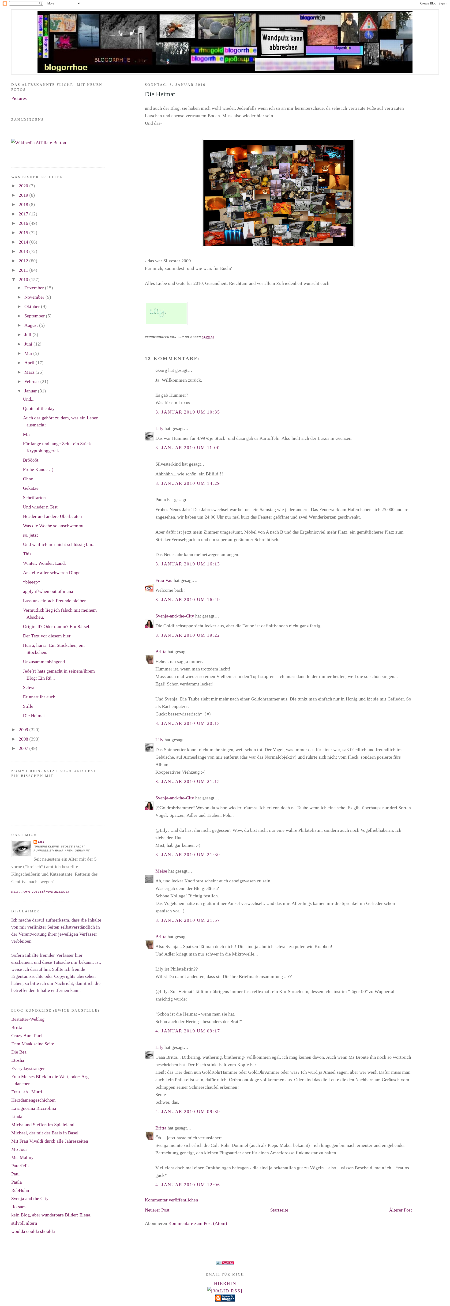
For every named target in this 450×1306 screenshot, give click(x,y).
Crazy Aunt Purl (26, 1035)
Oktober (32, 306)
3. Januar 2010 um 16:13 (187, 563)
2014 (24, 242)
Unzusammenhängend (44, 661)
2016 (24, 223)
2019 (24, 195)
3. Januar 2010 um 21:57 (187, 920)
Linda (16, 1116)
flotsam (18, 1206)
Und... (28, 399)
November (34, 297)
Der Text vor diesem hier (47, 635)
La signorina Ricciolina (33, 1108)
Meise (161, 870)
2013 (24, 251)
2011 (24, 270)
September (35, 315)
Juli (28, 334)
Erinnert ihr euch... (41, 696)
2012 (24, 260)
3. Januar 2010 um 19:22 (187, 635)
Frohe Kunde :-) (38, 469)
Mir (26, 434)
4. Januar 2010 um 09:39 (187, 1111)
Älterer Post (400, 1209)
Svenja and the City (30, 1198)
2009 (24, 729)
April (30, 362)
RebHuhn (20, 1190)
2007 (24, 748)
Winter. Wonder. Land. (44, 563)
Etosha (17, 1060)
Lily (159, 428)
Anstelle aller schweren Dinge (51, 572)
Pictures (19, 98)
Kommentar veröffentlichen (171, 1199)
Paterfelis (20, 1165)
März (30, 372)
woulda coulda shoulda (33, 1231)
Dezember (34, 287)
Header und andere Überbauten (52, 516)
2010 (24, 279)
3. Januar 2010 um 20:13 (187, 723)
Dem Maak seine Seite (32, 1043)
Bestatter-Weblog (28, 1019)
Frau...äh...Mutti (26, 1091)
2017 (24, 213)
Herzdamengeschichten (33, 1100)
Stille (28, 706)
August (31, 325)
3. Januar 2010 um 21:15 (187, 781)
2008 (24, 738)
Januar (31, 390)
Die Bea (18, 1051)
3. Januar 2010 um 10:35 (187, 411)
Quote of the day (39, 408)
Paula (16, 1182)
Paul (15, 1173)
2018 (24, 204)
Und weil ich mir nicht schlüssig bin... (59, 544)
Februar (32, 381)
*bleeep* (31, 581)
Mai (28, 353)
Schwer (30, 687)
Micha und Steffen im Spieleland (42, 1124)
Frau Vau (163, 580)
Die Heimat (160, 94)
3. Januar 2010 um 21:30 (187, 854)
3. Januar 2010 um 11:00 (187, 447)
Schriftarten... (36, 497)
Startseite (279, 1209)
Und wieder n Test (40, 506)
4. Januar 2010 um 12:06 (187, 1184)
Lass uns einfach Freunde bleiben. (55, 600)
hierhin (225, 1283)
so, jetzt (30, 535)
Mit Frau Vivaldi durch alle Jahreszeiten (49, 1141)
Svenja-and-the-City (174, 615)
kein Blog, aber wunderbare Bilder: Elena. (51, 1214)
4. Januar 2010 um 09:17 (187, 1030)
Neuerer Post (157, 1209)
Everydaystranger (28, 1068)
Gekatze (30, 488)
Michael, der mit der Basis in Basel (45, 1132)
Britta (160, 651)
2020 (24, 185)
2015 (24, 232)
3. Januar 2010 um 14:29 (187, 483)
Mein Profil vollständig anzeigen (40, 891)
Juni (29, 343)
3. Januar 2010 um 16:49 (187, 599)
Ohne (28, 478)
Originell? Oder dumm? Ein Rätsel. (56, 626)
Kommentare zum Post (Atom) (197, 1223)
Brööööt (30, 460)
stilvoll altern (24, 1223)
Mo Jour (19, 1149)
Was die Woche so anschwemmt (53, 525)
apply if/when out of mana (48, 591)
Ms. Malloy (22, 1157)
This (27, 553)
